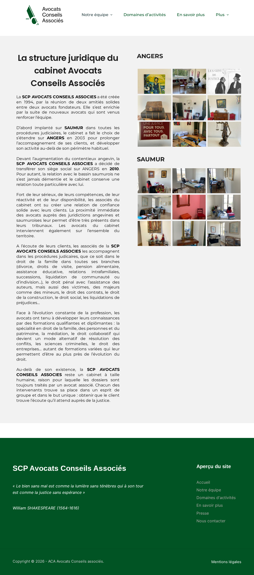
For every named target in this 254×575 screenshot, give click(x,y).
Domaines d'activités (216, 497)
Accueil (203, 482)
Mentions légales (226, 561)
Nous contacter (210, 520)
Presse (202, 513)
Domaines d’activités (145, 14)
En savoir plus (191, 14)
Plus (220, 14)
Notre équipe (95, 14)
